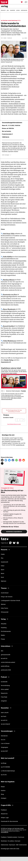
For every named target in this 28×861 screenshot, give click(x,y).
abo (2, 651)
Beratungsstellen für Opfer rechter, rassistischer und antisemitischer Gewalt (13, 263)
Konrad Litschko (8, 326)
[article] (14, 417)
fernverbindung (5, 685)
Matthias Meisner (9, 280)
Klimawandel (4, 612)
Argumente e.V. (6, 362)
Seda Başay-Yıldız (9, 234)
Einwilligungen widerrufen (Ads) (10, 848)
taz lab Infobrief (5, 724)
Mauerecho (4, 693)
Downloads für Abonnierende (9, 821)
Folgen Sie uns (4, 543)
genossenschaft (5, 654)
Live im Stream (5, 743)
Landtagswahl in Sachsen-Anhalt (10, 600)
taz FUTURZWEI (5, 767)
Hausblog (4, 627)
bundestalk (4, 681)
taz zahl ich (4, 658)
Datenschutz (4, 845)
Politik (3, 554)
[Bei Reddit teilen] (23, 460)
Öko (2, 558)
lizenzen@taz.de (4, 832)
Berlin (2, 573)
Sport (2, 569)
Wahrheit (3, 581)
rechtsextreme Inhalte (8, 181)
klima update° (5, 689)
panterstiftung (5, 666)
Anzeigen (3, 798)
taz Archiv (4, 774)
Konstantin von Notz (10, 294)
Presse (3, 639)
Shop (2, 794)
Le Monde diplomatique (8, 771)
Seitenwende (23, 845)
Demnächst (4, 736)
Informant (17, 841)
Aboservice (4, 814)
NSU (4, 244)
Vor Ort (3, 739)
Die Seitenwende (6, 631)
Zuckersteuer (5, 593)
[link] (3, 10)
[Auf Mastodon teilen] (6, 460)
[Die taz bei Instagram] (18, 543)
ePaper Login (5, 817)
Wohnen (3, 604)
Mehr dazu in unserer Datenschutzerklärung (11, 398)
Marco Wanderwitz (9, 309)
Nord (2, 577)
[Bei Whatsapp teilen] (16, 460)
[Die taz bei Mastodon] (10, 543)
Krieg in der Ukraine (6, 596)
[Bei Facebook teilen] (13, 460)
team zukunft (4, 712)
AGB (17, 845)
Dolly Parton (4, 608)
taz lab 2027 (4, 751)
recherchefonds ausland (8, 662)
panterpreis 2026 (6, 670)
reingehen (4, 701)
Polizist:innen (5, 179)
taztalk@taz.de (20, 445)
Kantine (3, 790)
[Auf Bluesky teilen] (9, 460)
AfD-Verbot (7, 210)
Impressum (12, 845)
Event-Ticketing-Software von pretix (14, 424)
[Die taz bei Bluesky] (14, 543)
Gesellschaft (4, 562)
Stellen (3, 635)
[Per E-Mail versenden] (2, 460)
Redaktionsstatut (12, 837)
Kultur (2, 566)
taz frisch (3, 716)
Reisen (3, 786)
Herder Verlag (8, 360)
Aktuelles (3, 623)
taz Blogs (3, 763)
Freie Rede (4, 697)
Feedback (4, 810)
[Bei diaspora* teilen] (20, 460)
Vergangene (4, 747)
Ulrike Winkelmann (9, 341)
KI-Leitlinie (11, 841)
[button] (26, 2)
